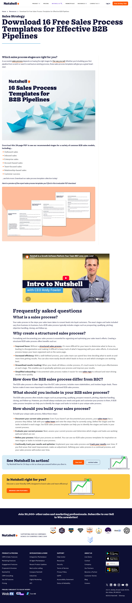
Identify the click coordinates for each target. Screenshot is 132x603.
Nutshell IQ (6, 572)
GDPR (59, 576)
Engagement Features (9, 564)
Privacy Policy (62, 572)
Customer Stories (91, 576)
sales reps (87, 371)
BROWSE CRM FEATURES (18, 491)
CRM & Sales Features (9, 557)
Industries (33, 576)
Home (4, 11)
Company (88, 564)
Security (60, 564)
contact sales (93, 462)
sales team (102, 418)
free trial (78, 462)
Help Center (61, 557)
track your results (98, 444)
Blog (86, 579)
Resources (13, 11)
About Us (88, 553)
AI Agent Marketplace (37, 561)
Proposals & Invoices (9, 568)
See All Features (7, 579)
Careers (87, 583)
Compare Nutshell (36, 572)
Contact (87, 561)
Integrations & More (38, 553)
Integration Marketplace (38, 557)
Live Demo (88, 557)
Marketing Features (9, 561)
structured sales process (50, 346)
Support (60, 553)
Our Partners (89, 568)
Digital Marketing (35, 579)
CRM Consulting (7, 576)
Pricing (4, 583)
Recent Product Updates (38, 564)
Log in (108, 3)
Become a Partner (91, 572)
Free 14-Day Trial (120, 3)
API (31, 583)
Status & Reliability (63, 583)
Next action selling (36, 568)
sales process (17, 61)
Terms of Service (63, 568)
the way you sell (59, 61)
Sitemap (122, 596)
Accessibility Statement (65, 579)
